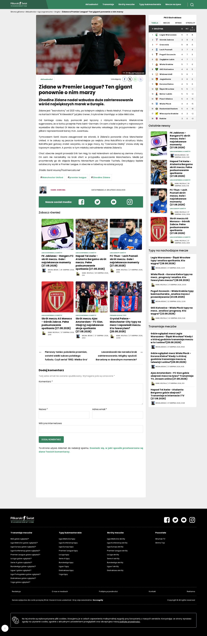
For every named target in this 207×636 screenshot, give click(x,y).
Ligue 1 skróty (113, 566)
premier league (78, 177)
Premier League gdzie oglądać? (25, 554)
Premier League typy (68, 550)
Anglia (57, 11)
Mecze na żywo (173, 4)
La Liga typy (64, 554)
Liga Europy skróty (115, 546)
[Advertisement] (22, 57)
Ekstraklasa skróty (115, 570)
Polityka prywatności (108, 591)
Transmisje (108, 4)
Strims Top (160, 542)
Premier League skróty (117, 550)
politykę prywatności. (130, 621)
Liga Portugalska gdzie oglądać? (26, 574)
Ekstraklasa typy (66, 570)
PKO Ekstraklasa (172, 17)
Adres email (99, 409)
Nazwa (43, 409)
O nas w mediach (60, 591)
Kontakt (152, 591)
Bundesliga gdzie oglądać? (23, 566)
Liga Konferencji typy (68, 542)
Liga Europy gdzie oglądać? (23, 546)
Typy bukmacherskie (150, 4)
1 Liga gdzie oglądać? (20, 582)
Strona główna (17, 11)
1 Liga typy (63, 574)
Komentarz (46, 381)
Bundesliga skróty (115, 562)
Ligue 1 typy (64, 566)
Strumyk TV (160, 539)
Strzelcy (190, 23)
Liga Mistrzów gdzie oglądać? (24, 542)
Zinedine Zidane (101, 177)
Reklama (191, 591)
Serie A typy (64, 558)
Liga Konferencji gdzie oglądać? (25, 550)
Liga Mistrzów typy (67, 539)
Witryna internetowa (50, 423)
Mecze (166, 23)
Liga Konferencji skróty (117, 542)
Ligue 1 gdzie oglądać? (21, 570)
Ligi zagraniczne (45, 11)
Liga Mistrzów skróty (116, 539)
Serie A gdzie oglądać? (21, 562)
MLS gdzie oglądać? (20, 539)
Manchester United (52, 177)
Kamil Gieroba (58, 190)
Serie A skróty (113, 558)
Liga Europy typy (66, 546)
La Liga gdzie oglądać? (21, 558)
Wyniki (178, 23)
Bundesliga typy (66, 562)
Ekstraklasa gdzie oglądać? (23, 578)
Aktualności (91, 4)
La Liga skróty (113, 554)
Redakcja (16, 591)
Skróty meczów (126, 4)
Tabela (154, 23)
